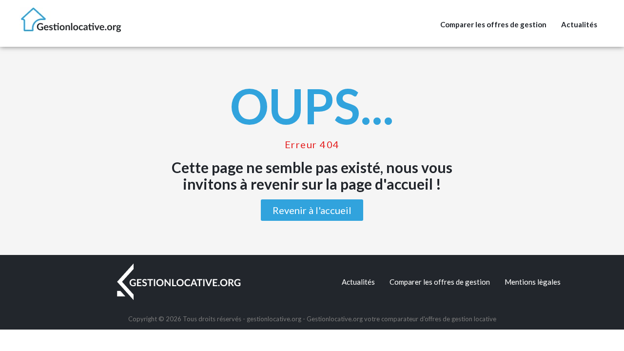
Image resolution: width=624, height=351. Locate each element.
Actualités (579, 24)
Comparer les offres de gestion (493, 24)
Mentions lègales (533, 281)
